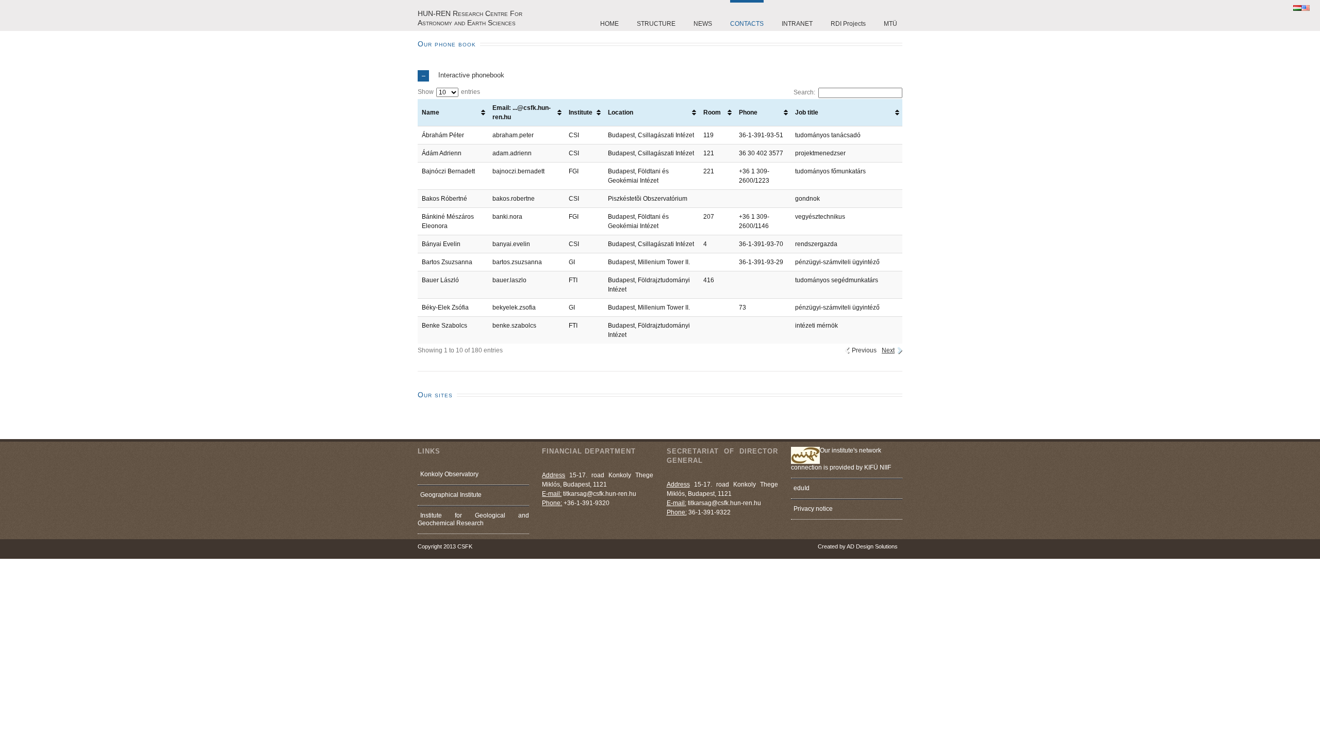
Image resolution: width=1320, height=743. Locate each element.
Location (620, 112)
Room (712, 112)
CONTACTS (747, 23)
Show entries (449, 91)
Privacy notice (813, 508)
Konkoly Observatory (449, 474)
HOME (609, 23)
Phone (748, 112)
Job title (806, 112)
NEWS (703, 23)
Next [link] (888, 350)
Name (430, 112)
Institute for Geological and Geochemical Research (473, 519)
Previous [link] (864, 350)
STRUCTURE (656, 23)
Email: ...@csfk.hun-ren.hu (521, 112)
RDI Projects (848, 23)
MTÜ (890, 23)
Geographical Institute (451, 494)
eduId (802, 488)
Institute (580, 112)
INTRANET (797, 23)
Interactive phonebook (471, 75)
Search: (804, 92)
